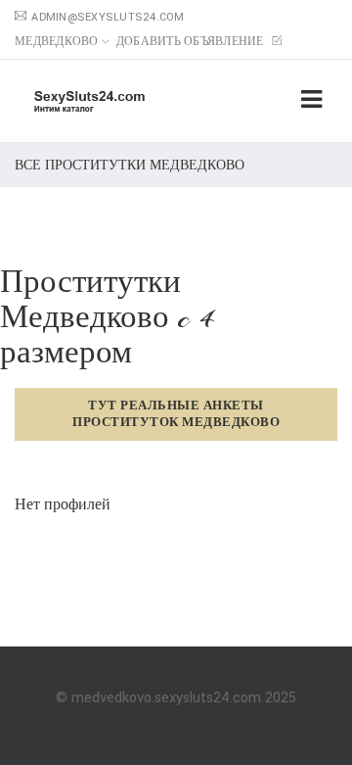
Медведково (57, 41)
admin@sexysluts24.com (107, 17)
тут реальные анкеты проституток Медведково (176, 413)
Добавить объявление (191, 41)
